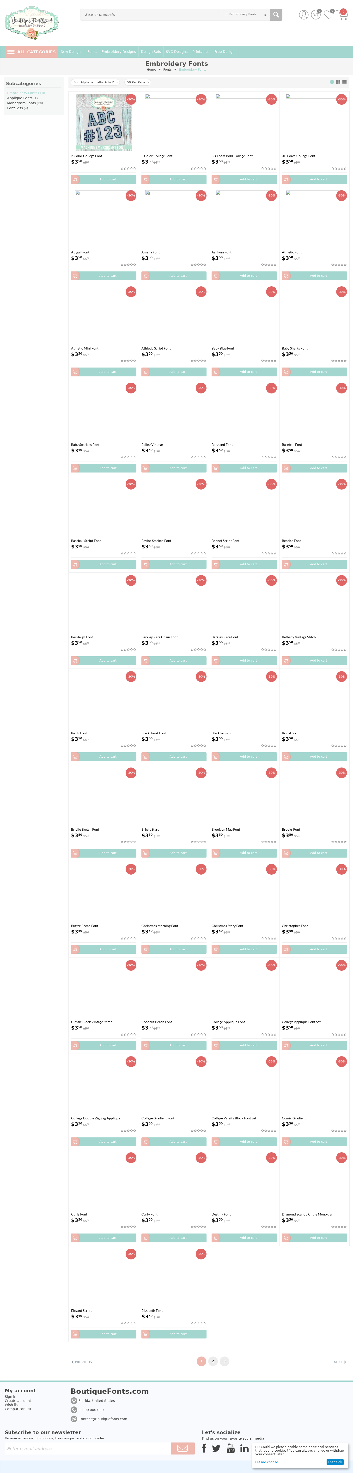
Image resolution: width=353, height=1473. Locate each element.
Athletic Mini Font (84, 348)
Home (151, 69)
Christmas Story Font (227, 926)
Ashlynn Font (221, 252)
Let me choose (266, 1462)
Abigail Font (80, 252)
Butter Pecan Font (84, 926)
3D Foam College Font (298, 156)
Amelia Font (150, 252)
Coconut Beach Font (156, 1022)
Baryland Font (222, 444)
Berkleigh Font (82, 637)
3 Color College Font (156, 156)
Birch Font (79, 733)
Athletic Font (292, 252)
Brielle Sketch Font (85, 829)
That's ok (335, 1462)
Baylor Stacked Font (156, 541)
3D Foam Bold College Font (232, 156)
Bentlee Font (291, 541)
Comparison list (18, 1409)
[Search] (276, 15)
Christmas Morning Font (159, 926)
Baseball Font (292, 444)
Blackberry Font (224, 733)
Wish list (12, 1405)
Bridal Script (291, 733)
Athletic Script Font (156, 348)
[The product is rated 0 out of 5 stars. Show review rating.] (128, 168)
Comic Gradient (294, 1118)
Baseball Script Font (86, 541)
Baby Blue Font (223, 348)
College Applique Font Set (301, 1022)
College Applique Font (228, 1022)
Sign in (10, 1397)
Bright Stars (150, 829)
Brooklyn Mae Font (226, 829)
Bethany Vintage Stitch (299, 637)
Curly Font (79, 1214)
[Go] (183, 1448)
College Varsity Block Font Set (234, 1118)
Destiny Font (221, 1214)
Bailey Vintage (152, 444)
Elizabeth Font (152, 1310)
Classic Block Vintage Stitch (91, 1022)
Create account (18, 1401)
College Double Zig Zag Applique (95, 1118)
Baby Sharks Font (295, 348)
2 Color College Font (86, 156)
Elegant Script (81, 1310)
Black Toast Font (153, 733)
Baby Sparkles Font (85, 444)
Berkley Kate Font (225, 637)
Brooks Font (291, 829)
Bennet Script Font (225, 541)
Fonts (167, 69)
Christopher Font (295, 926)
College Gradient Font (157, 1118)
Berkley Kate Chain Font (159, 637)
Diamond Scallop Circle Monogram (308, 1214)
